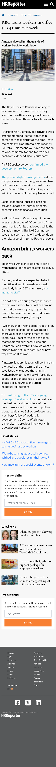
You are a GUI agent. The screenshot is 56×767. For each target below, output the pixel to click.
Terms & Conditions (41, 660)
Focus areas (13, 14)
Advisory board (12, 685)
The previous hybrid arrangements (23, 177)
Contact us (38, 667)
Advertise (37, 663)
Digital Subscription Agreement (12, 660)
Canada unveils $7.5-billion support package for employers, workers (35, 564)
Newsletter (38, 653)
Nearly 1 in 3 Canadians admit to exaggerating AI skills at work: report (34, 580)
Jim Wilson (8, 89)
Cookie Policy (39, 671)
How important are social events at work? (27, 464)
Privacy (10, 671)
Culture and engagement (32, 14)
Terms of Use (39, 656)
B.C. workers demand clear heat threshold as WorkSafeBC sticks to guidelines (35, 549)
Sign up (28, 511)
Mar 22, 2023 (6, 93)
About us (10, 667)
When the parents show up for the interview (35, 533)
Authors (37, 674)
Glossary (10, 653)
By (7, 89)
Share (3, 98)
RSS (9, 689)
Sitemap (37, 685)
